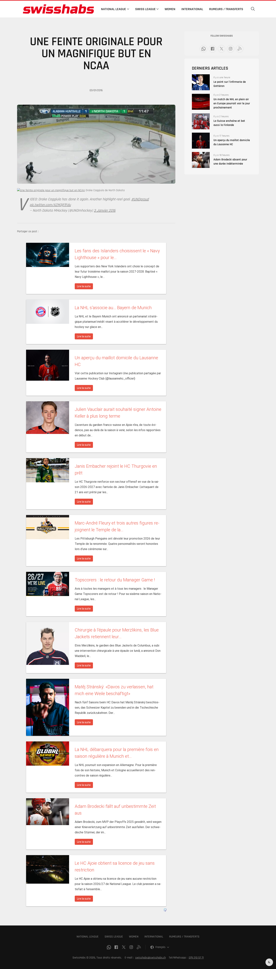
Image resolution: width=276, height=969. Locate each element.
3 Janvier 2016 (104, 210)
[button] (253, 9)
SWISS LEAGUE (114, 937)
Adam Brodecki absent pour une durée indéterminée (230, 162)
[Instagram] (230, 49)
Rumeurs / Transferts (226, 9)
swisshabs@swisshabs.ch (150, 958)
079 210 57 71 (196, 958)
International (192, 9)
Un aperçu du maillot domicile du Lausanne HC (231, 142)
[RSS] (239, 49)
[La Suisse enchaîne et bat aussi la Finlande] (201, 121)
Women (170, 9)
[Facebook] (212, 49)
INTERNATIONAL (153, 937)
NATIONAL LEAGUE (88, 937)
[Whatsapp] (203, 49)
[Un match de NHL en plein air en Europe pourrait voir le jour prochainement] (201, 102)
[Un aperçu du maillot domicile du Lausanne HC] (201, 141)
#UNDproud (140, 199)
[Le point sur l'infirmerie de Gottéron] (201, 82)
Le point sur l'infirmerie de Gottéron (229, 84)
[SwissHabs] (58, 9)
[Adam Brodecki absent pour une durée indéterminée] (201, 160)
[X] (221, 49)
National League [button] (113, 9)
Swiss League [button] (145, 9)
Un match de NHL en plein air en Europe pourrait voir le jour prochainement (231, 103)
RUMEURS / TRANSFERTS (184, 937)
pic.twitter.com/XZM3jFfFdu (50, 204)
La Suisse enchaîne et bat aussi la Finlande (229, 123)
